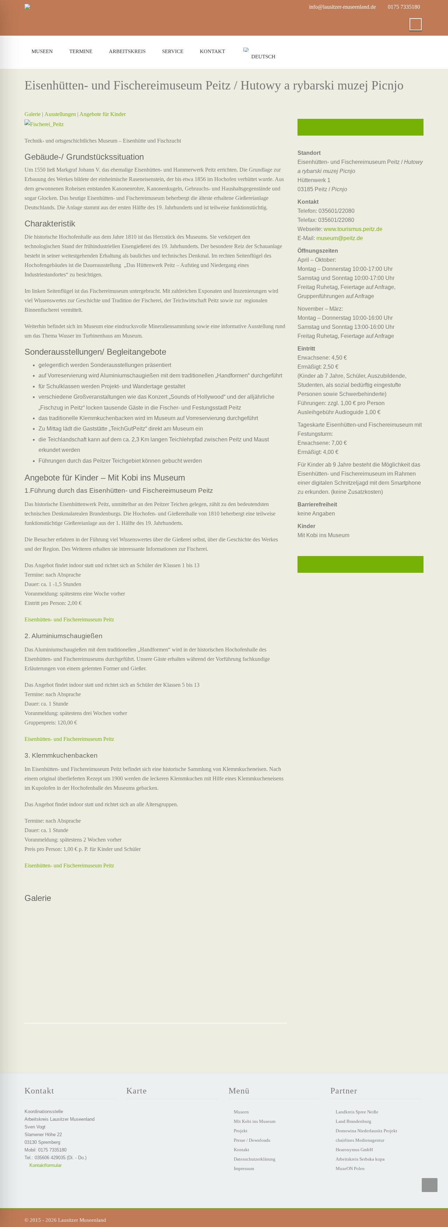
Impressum (244, 1168)
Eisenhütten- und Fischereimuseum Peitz (69, 619)
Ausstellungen (60, 114)
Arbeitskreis (127, 51)
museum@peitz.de (339, 238)
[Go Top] (430, 1185)
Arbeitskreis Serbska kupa (360, 1159)
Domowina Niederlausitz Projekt (366, 1130)
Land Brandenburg (353, 1121)
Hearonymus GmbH (354, 1149)
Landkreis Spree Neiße (357, 1111)
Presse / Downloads (252, 1140)
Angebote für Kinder (102, 114)
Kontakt (212, 51)
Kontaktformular (45, 1165)
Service (172, 51)
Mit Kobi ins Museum (254, 1121)
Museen (42, 51)
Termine (80, 51)
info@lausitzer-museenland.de (342, 7)
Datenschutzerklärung (254, 1159)
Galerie (32, 114)
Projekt (240, 1130)
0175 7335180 (404, 7)
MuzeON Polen (350, 1168)
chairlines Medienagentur (360, 1140)
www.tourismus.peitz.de (353, 229)
